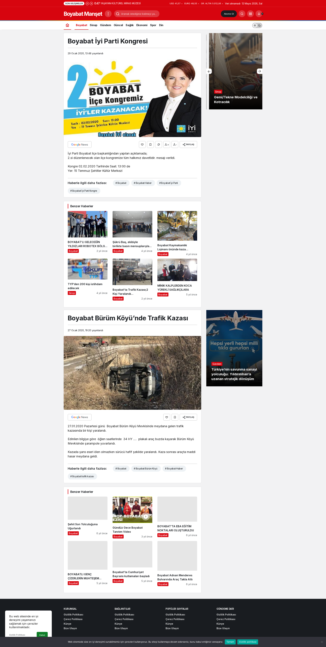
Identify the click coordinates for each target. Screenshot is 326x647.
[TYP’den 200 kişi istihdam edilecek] (87, 280)
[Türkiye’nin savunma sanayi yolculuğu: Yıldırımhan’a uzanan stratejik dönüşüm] (234, 348)
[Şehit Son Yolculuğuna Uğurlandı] (87, 517)
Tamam (230, 641)
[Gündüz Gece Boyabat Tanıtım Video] (132, 517)
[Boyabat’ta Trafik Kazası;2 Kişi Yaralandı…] (132, 280)
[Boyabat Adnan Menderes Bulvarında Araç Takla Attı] (177, 563)
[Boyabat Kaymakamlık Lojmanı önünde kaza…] (177, 233)
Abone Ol (229, 13)
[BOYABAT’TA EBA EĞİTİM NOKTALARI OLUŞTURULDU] (177, 517)
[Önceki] (87, 3)
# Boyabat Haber (143, 182)
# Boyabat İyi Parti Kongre (83, 190)
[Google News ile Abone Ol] (80, 144)
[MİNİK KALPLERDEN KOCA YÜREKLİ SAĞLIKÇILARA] (177, 280)
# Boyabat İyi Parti (168, 182)
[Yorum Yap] (158, 144)
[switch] (257, 25)
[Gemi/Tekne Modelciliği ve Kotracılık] (234, 71)
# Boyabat (120, 182)
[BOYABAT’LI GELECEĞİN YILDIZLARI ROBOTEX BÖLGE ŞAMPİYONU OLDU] (87, 233)
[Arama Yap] (242, 13)
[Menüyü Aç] (108, 13)
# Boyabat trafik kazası (82, 476)
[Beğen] (142, 144)
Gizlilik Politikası (17, 635)
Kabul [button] (42, 635)
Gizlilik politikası (247, 641)
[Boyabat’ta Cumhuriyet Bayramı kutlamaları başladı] (132, 563)
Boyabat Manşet (83, 14)
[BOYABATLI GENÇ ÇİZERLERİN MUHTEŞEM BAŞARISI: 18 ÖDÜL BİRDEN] (87, 563)
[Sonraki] (91, 3)
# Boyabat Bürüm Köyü (145, 468)
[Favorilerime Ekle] (150, 144)
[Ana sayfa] (67, 25)
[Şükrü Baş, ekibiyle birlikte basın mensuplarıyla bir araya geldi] (132, 233)
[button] (250, 13)
